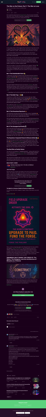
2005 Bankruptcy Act (35, 99)
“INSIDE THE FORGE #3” (17, 248)
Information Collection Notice (23, 310)
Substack (18, 415)
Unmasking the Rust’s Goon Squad (12, 391)
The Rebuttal (32, 174)
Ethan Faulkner (9, 262)
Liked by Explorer (12, 335)
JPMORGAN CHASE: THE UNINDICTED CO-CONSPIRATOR (18, 378)
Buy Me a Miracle (10, 193)
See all (8, 396)
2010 (13, 141)
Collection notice (30, 410)
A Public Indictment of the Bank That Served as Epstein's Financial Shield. (18, 379)
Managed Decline (23, 15)
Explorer (10, 9)
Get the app (27, 412)
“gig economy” (20, 121)
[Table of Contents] (1, 208)
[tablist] (10, 324)
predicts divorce (24, 154)
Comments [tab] (8, 323)
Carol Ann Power (11, 345)
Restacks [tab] (12, 323)
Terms (27, 410)
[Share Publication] (35, 2)
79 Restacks (17, 314)
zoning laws (30, 84)
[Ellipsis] (39, 334)
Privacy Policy (30, 310)
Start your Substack (21, 412)
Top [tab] (7, 375)
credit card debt (19, 104)
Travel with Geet (11, 334)
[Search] (33, 2)
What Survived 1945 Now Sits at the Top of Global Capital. (16, 385)
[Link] (5, 73)
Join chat (23, 295)
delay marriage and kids (19, 152)
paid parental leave (17, 131)
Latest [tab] (10, 375)
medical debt (10, 106)
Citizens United (17, 141)
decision (21, 141)
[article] (23, 380)
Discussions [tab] (13, 375)
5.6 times (34, 77)
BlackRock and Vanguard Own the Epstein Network (17, 390)
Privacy (24, 410)
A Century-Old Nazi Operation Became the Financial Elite (18, 384)
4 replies (11, 342)
